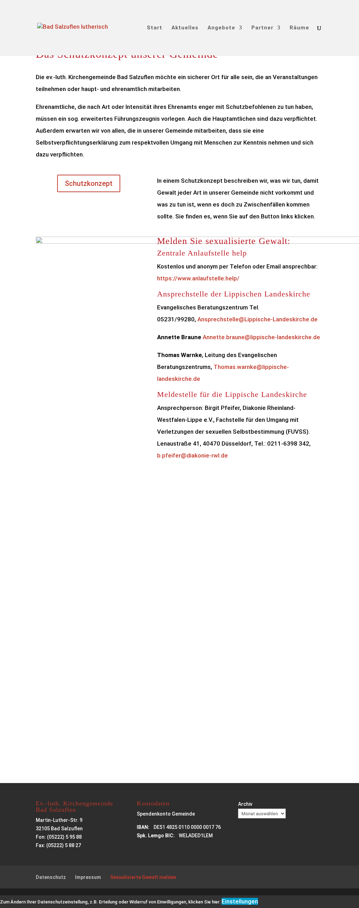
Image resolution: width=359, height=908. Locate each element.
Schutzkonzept (89, 183)
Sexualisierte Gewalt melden (143, 877)
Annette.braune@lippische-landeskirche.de (261, 337)
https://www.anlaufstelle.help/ (198, 278)
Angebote (221, 28)
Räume (299, 28)
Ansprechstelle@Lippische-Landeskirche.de (257, 319)
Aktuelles (184, 28)
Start (154, 28)
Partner (262, 28)
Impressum (88, 877)
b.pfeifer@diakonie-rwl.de (192, 455)
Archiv (245, 804)
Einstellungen (240, 901)
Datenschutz (51, 877)
